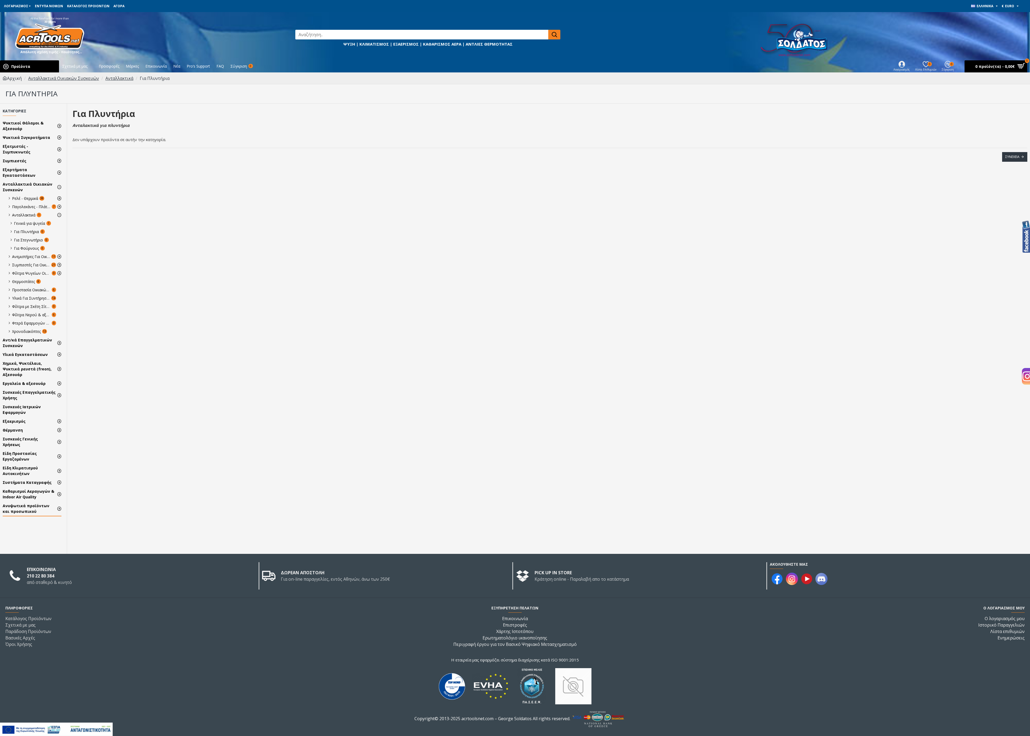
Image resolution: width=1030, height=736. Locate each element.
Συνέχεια (1012, 156)
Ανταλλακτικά (119, 78)
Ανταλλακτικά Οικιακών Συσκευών (63, 78)
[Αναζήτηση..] (554, 34)
